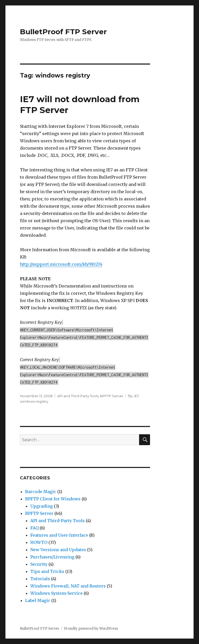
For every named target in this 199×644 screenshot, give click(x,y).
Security (38, 564)
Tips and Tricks (47, 571)
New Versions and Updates (58, 549)
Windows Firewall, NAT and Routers (68, 586)
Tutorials (40, 578)
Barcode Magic (40, 491)
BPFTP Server (111, 396)
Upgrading (41, 506)
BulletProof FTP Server (63, 31)
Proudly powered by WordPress (91, 628)
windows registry (34, 401)
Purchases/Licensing (52, 556)
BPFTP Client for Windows (53, 498)
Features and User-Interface (59, 535)
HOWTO (38, 542)
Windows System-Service (56, 593)
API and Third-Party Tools (77, 396)
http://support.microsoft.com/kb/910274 (61, 264)
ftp (130, 396)
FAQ (34, 527)
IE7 (136, 396)
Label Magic (37, 600)
